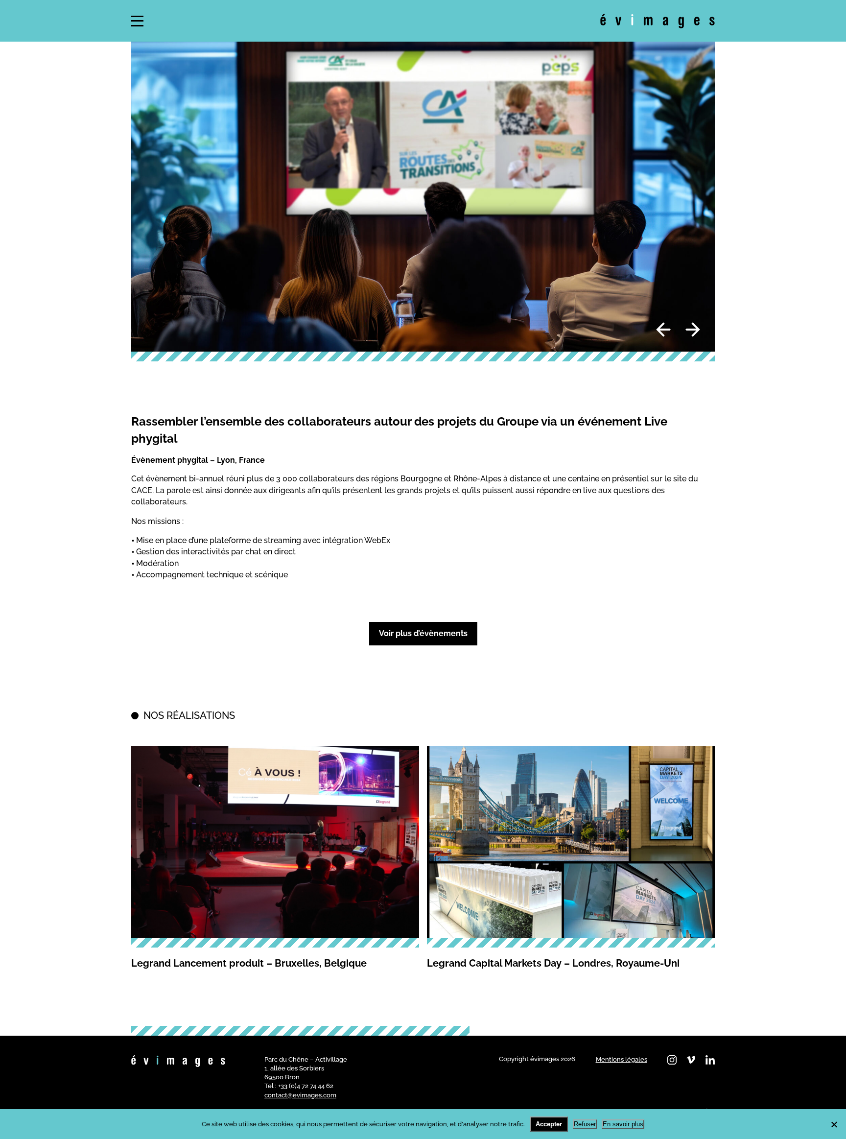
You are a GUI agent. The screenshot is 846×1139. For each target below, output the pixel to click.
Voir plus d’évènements (423, 633)
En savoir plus (623, 1124)
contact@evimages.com (300, 1095)
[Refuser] (834, 1124)
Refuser (585, 1124)
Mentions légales (621, 1059)
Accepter (549, 1124)
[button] (137, 21)
